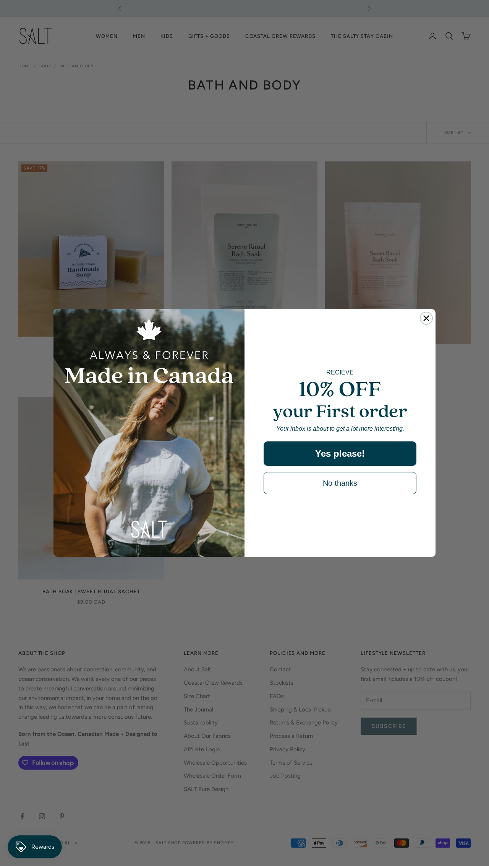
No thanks (340, 483)
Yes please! (340, 453)
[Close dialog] (426, 318)
